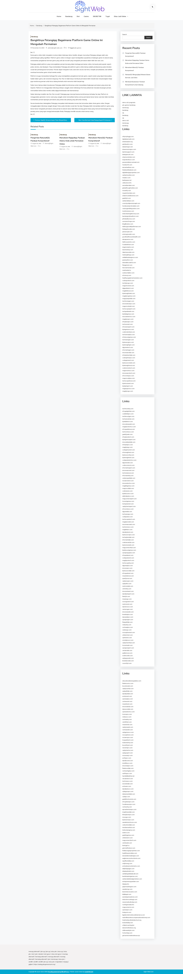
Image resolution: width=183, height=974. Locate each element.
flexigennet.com (127, 265)
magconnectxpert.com (129, 499)
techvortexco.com (128, 432)
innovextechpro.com (128, 304)
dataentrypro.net (127, 147)
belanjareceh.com (127, 154)
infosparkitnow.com (128, 429)
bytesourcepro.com (128, 535)
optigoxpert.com (127, 753)
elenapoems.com (127, 239)
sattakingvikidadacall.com (130, 874)
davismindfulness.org (129, 928)
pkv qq (43, 951)
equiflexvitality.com (128, 861)
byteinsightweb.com (128, 293)
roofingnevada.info (128, 905)
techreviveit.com (127, 324)
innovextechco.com (128, 483)
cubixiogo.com (127, 630)
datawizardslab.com (128, 794)
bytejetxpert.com (127, 386)
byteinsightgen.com (128, 345)
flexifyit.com (126, 596)
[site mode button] (152, 6)
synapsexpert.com (128, 648)
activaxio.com (126, 786)
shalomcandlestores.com (130, 196)
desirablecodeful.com (129, 262)
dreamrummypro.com (129, 149)
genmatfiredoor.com (128, 848)
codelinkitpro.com (128, 414)
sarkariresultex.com (128, 175)
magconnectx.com (128, 907)
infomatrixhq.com (127, 475)
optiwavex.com (127, 637)
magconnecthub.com (129, 547)
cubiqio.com (126, 796)
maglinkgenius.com (128, 486)
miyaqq (65, 962)
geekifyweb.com (127, 434)
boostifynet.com (127, 745)
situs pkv (54, 951)
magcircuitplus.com (128, 378)
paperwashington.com (129, 886)
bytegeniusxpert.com (128, 439)
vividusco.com (126, 717)
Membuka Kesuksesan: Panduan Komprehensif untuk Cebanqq (135, 83)
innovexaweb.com (128, 612)
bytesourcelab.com (128, 571)
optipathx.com (126, 583)
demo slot (125, 120)
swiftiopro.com (127, 773)
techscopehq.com (128, 563)
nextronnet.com (127, 604)
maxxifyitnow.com (128, 576)
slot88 (31, 962)
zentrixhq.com (126, 589)
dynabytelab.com (127, 694)
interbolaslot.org (127, 142)
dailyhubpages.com (128, 868)
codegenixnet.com (128, 360)
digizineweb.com (127, 463)
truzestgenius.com (128, 501)
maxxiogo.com (127, 599)
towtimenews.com (128, 211)
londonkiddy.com (127, 923)
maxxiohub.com (127, 724)
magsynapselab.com (128, 298)
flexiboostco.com (127, 683)
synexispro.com (127, 910)
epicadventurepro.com (129, 809)
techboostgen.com (128, 416)
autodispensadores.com (130, 897)
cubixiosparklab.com (128, 478)
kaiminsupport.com (128, 152)
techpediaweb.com (128, 311)
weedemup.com (127, 889)
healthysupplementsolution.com (132, 278)
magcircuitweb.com (128, 306)
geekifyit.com (126, 198)
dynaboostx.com (127, 760)
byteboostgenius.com (129, 550)
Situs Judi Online (120, 16)
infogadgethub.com (128, 411)
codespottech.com (128, 280)
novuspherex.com (128, 735)
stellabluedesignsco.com (130, 257)
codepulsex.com (127, 517)
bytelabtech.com (127, 421)
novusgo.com (126, 817)
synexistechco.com (128, 712)
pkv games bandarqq (128, 105)
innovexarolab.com (128, 352)
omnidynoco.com (127, 640)
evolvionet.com (127, 696)
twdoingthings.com (128, 255)
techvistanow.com (128, 473)
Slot (78, 16)
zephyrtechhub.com (128, 643)
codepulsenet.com (128, 558)
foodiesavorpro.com (128, 804)
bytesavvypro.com (128, 342)
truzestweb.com (127, 645)
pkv (36, 954)
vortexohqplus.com (128, 771)
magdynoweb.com (128, 522)
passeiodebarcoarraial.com (130, 162)
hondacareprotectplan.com (130, 206)
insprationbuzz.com (128, 160)
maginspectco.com (128, 388)
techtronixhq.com (127, 409)
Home (59, 16)
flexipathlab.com (127, 622)
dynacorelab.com (127, 709)
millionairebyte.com (128, 930)
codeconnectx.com (128, 465)
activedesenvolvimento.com (131, 866)
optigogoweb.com (128, 658)
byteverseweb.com (128, 545)
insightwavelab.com (128, 812)
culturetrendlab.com (128, 825)
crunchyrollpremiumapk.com (131, 203)
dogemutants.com (128, 247)
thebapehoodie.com (128, 229)
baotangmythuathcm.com (130, 216)
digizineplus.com (127, 565)
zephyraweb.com (127, 727)
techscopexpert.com (128, 309)
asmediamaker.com (128, 185)
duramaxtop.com (127, 250)
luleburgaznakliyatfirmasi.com (131, 226)
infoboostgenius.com (129, 337)
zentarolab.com (127, 650)
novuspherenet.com (128, 632)
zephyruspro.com (127, 581)
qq (123, 113)
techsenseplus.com (128, 334)
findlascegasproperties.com (131, 850)
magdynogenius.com (128, 296)
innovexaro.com (127, 568)
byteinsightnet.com (128, 457)
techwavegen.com (128, 340)
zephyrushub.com (128, 688)
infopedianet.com (127, 555)
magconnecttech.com (129, 840)
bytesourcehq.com (128, 455)
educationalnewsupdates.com (131, 681)
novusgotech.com (128, 601)
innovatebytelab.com (128, 442)
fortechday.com (127, 933)
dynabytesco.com (128, 789)
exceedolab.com (127, 784)
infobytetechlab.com (128, 355)
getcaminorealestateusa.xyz (131, 935)
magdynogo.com (127, 391)
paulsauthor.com (127, 260)
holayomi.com (126, 912)
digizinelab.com (127, 511)
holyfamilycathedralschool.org (131, 920)
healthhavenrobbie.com (129, 853)
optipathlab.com (127, 691)
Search (124, 34)
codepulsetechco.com (129, 460)
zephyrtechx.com (127, 750)
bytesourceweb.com (128, 363)
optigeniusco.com (128, 732)
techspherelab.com (128, 537)
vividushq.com (126, 625)
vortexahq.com (127, 719)
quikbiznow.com (127, 653)
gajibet (31, 964)
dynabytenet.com (127, 532)
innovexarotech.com (128, 373)
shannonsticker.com (128, 157)
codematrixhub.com (128, 332)
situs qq (60, 951)
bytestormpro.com (128, 820)
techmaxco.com (127, 781)
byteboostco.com (128, 493)
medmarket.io (126, 270)
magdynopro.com (127, 319)
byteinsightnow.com (128, 365)
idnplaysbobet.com (128, 871)
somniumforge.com (128, 221)
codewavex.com (127, 491)
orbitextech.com (127, 838)
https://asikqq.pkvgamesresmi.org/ (44, 964)
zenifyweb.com (127, 843)
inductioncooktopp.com (129, 899)
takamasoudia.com (128, 252)
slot (33, 954)
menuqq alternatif (34, 951)
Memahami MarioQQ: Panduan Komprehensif (134, 69)
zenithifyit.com (127, 722)
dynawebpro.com (127, 617)
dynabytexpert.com (128, 594)
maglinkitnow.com (128, 291)
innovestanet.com (128, 591)
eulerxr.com (126, 832)
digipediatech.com (128, 288)
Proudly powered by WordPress (58, 972)
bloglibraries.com (127, 224)
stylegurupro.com (127, 791)
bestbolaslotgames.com (130, 876)
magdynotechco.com (129, 427)
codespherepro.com (128, 358)
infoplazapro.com (127, 322)
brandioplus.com (127, 614)
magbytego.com (127, 447)
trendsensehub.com (128, 827)
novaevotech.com (128, 481)
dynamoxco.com (127, 607)
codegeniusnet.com (128, 450)
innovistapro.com (127, 766)
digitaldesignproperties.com (131, 172)
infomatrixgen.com (128, 350)
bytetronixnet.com (128, 383)
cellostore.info (126, 183)
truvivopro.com (127, 714)
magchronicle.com (128, 286)
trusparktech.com (127, 740)
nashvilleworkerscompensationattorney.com (136, 917)
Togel (107, 16)
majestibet (59, 962)
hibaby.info (125, 884)
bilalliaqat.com (126, 894)
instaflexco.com (127, 763)
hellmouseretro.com (128, 242)
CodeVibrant (89, 972)
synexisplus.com (127, 699)
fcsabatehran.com (128, 244)
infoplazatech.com (128, 437)
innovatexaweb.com (128, 424)
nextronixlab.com (127, 586)
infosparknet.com (127, 573)
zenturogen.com (127, 609)
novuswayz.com (127, 755)
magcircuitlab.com (128, 488)
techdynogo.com (127, 283)
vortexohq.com (127, 807)
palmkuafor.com (127, 144)
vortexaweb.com (127, 730)
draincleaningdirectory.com (130, 214)
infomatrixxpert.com (128, 468)
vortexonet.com (127, 701)
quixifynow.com (127, 578)
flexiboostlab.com (128, 768)
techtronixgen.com (128, 301)
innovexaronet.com (128, 470)
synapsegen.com (127, 619)
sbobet (41, 954)
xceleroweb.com (127, 655)
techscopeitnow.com (129, 381)
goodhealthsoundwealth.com (131, 237)
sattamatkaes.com (128, 201)
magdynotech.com (128, 560)
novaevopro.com (127, 737)
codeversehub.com (128, 542)
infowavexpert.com (128, 327)
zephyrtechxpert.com (129, 506)
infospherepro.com (128, 802)
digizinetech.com (127, 347)
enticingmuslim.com (128, 234)
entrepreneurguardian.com (130, 881)
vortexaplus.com (127, 627)
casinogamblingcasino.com (131, 208)
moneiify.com (126, 190)
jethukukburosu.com (128, 219)
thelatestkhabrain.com (129, 170)
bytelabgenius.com (128, 314)
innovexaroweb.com (128, 524)
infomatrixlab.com (128, 540)
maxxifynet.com (127, 704)
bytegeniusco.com (128, 329)
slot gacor (47, 954)
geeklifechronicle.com (129, 799)
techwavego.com (127, 514)
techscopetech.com (128, 519)
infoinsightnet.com (128, 452)
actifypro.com (126, 758)
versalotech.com (127, 778)
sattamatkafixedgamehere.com (132, 879)
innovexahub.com (127, 706)
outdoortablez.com (128, 273)
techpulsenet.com (128, 504)
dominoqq (125, 108)
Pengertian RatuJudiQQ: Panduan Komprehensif (135, 54)
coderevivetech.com (128, 368)
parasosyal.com (127, 232)
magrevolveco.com (128, 370)
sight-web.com (148, 972)
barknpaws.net (126, 180)
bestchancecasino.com (129, 892)
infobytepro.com (127, 445)
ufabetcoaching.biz (128, 925)
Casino (86, 16)
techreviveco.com (128, 527)
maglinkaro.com (127, 529)
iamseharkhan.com (128, 167)
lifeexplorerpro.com (128, 814)
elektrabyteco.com (128, 496)
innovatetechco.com (128, 316)
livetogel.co (125, 845)
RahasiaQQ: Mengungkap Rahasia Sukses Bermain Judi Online (137, 76)
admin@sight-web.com (55, 48)
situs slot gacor (56, 954)
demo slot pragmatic (128, 102)
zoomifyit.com (127, 663)
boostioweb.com (127, 686)
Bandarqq (68, 16)
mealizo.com (126, 178)
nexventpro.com (127, 748)
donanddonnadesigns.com (130, 856)
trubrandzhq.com (127, 742)
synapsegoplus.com (128, 553)
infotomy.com (126, 275)
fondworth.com (127, 165)
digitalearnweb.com (128, 139)
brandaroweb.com (128, 661)
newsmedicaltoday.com (129, 902)
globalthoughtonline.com (130, 188)
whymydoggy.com (128, 136)
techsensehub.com (128, 419)
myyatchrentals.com (128, 193)
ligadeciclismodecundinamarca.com (133, 915)
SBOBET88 (97, 16)
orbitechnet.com (127, 635)
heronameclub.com (128, 268)
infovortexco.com (128, 509)
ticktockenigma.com (128, 830)
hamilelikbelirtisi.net (128, 776)
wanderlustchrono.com (129, 822)
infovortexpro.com (128, 376)
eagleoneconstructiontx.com (131, 858)
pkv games (77, 48)
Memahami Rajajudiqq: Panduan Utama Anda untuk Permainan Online (72, 141)
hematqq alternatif (41, 957)
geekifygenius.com (128, 835)
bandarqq (125, 110)
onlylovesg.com (127, 863)
